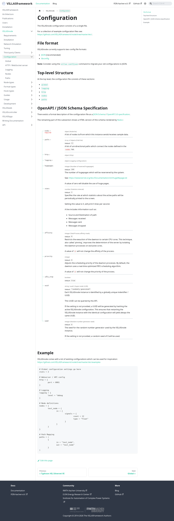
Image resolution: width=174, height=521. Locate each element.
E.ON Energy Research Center (76, 494)
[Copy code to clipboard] (135, 369)
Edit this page (46, 460)
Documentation (43, 3)
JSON (43, 55)
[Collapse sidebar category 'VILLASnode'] (31, 31)
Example (146, 22)
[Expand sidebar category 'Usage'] (31, 99)
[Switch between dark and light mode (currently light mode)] (145, 3)
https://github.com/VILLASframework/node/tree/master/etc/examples (68, 362)
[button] (18, 95)
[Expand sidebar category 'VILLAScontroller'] (31, 112)
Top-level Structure (150, 15)
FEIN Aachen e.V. (121, 3)
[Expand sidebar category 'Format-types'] (31, 87)
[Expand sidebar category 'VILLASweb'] (31, 108)
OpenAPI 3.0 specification (118, 114)
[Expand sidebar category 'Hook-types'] (31, 91)
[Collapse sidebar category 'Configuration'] (31, 57)
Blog (55, 3)
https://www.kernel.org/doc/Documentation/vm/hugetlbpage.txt (98, 178)
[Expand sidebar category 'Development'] (31, 104)
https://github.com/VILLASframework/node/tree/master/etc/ (64, 34)
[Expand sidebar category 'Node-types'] (31, 82)
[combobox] (160, 3)
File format (147, 12)
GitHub (136, 3)
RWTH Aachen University (74, 490)
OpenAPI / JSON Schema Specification (156, 19)
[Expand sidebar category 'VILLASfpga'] (31, 116)
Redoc (120, 120)
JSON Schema (99, 114)
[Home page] (39, 11)
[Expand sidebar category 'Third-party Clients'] (31, 52)
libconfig (45, 58)
